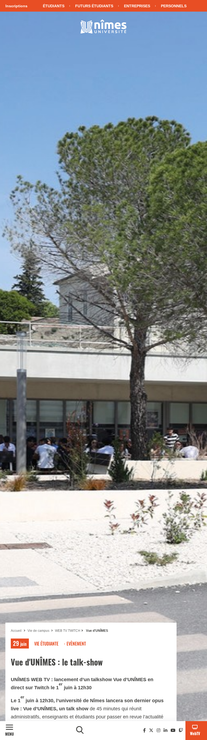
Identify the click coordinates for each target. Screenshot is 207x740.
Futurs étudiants (94, 6)
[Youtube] (173, 730)
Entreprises (137, 6)
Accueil (16, 631)
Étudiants (53, 6)
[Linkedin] (165, 730)
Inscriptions (16, 6)
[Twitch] (181, 730)
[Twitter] (151, 730)
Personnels (174, 6)
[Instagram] (158, 730)
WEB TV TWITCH (67, 631)
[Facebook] (144, 730)
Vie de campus (38, 631)
